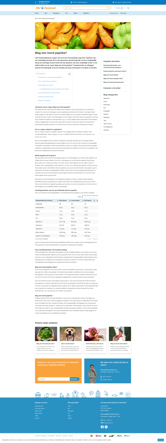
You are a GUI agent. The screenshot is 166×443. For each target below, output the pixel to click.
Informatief (106, 104)
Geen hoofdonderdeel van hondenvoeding (49, 92)
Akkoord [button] (161, 440)
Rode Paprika (62, 200)
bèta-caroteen (70, 165)
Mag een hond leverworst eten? (113, 82)
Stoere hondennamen (67, 343)
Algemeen (106, 98)
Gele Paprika (87, 200)
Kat (46, 13)
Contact (37, 418)
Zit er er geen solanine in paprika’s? (48, 81)
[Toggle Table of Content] (69, 74)
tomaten (62, 134)
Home (36, 18)
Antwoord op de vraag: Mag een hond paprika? (50, 77)
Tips (104, 120)
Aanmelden (74, 379)
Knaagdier (56, 13)
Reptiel (70, 418)
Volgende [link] (94, 239)
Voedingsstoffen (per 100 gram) (44, 200)
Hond (36, 13)
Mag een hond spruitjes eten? (113, 78)
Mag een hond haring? (110, 75)
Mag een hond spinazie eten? (46, 343)
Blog (40, 18)
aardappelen (54, 134)
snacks (46, 291)
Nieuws (105, 114)
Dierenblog (123, 13)
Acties (36, 415)
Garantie (71, 435)
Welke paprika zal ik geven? (46, 85)
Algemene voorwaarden (41, 435)
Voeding (106, 130)
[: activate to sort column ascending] (96, 200)
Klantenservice (114, 13)
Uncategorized (107, 127)
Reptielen (86, 13)
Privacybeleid (51, 435)
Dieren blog (38, 411)
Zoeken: (80, 196)
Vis (66, 13)
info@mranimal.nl (107, 379)
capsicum (64, 119)
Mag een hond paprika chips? (46, 96)
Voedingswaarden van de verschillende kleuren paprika (55, 89)
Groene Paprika (75, 200)
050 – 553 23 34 (107, 376)
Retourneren (59, 435)
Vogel (75, 13)
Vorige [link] (89, 239)
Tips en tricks (107, 123)
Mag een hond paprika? (45, 100)
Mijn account (38, 413)
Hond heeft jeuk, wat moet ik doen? (114, 71)
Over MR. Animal (39, 408)
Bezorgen (65, 435)
